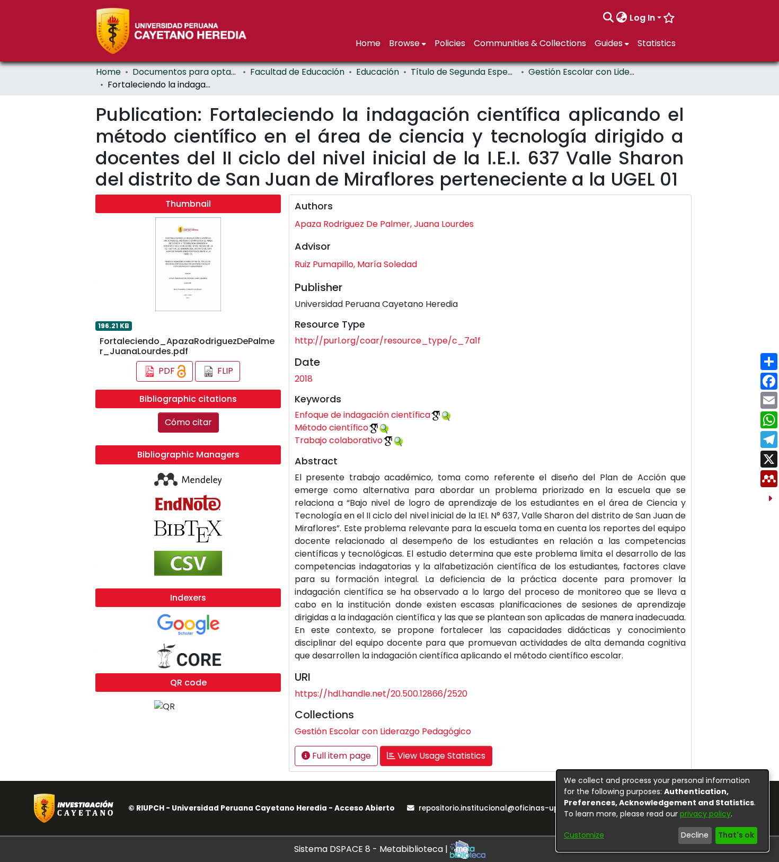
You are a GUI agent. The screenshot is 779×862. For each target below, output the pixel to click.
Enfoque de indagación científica (362, 415)
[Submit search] (608, 18)
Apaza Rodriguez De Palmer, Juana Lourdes (384, 224)
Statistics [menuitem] (657, 43)
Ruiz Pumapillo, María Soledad (356, 264)
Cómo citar (188, 422)
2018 (304, 379)
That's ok (736, 835)
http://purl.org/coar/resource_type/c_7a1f (388, 341)
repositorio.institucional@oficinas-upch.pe (499, 808)
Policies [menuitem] (450, 43)
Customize (584, 835)
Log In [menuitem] (642, 18)
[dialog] (662, 810)
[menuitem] (621, 18)
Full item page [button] (340, 756)
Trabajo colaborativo (339, 440)
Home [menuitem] (368, 43)
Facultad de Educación (297, 72)
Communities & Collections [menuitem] (530, 43)
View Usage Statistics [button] (440, 756)
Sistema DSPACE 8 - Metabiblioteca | (372, 849)
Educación (377, 72)
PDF (166, 371)
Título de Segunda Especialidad (464, 72)
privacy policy (705, 813)
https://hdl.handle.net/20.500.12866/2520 (381, 694)
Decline (695, 835)
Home (108, 72)
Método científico (331, 427)
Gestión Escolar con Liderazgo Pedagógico (581, 72)
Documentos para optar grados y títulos (185, 72)
